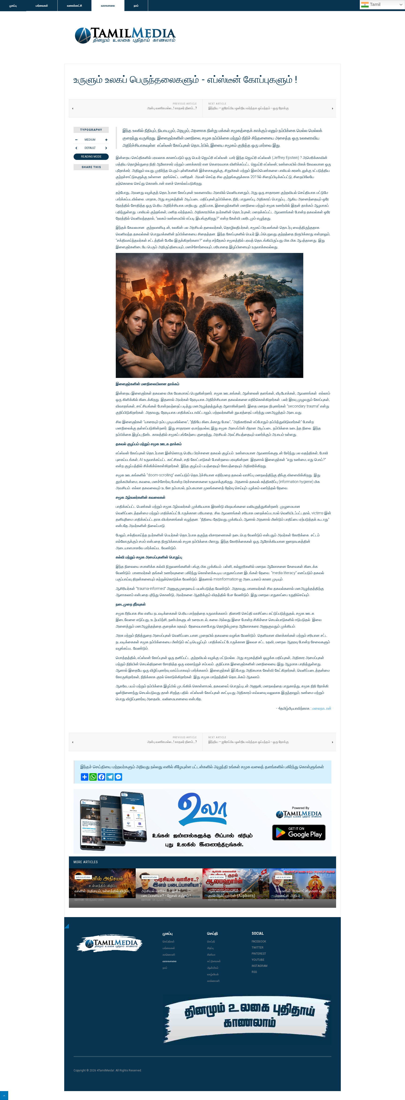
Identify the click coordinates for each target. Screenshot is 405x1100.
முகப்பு (13, 5)
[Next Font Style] (106, 148)
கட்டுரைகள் (214, 961)
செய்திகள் (169, 941)
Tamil (374, 4)
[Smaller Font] (76, 139)
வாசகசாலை (108, 5)
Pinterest (259, 953)
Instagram (259, 966)
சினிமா (211, 954)
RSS (254, 972)
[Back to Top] (4, 1095)
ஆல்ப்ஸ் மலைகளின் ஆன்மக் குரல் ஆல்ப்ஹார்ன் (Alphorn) (231, 893)
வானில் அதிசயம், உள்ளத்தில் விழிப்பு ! (102, 893)
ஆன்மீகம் (212, 967)
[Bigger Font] (106, 139)
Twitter (257, 947)
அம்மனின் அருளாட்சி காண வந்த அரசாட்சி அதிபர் (300, 893)
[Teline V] (124, 35)
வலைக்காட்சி (74, 5)
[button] (321, 874)
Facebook (259, 941)
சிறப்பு (210, 948)
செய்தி (211, 941)
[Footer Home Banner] (247, 1019)
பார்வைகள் (42, 5)
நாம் (136, 5)
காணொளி (169, 954)
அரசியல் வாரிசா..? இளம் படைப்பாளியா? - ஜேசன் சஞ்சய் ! (166, 893)
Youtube (258, 959)
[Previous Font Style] (76, 148)
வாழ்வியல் (213, 974)
